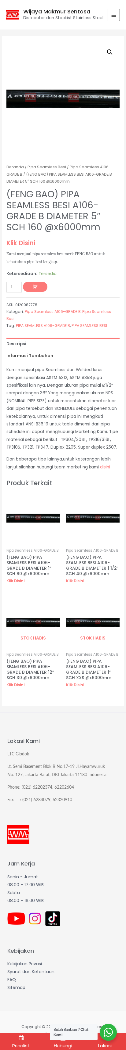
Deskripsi (16, 344)
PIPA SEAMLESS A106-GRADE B (43, 325)
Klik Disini (20, 242)
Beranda (15, 167)
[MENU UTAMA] (114, 15)
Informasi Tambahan (29, 356)
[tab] (63, 344)
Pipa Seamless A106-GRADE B (53, 311)
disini (105, 467)
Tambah (35, 287)
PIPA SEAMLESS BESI (89, 325)
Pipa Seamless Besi (47, 167)
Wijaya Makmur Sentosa (56, 11)
